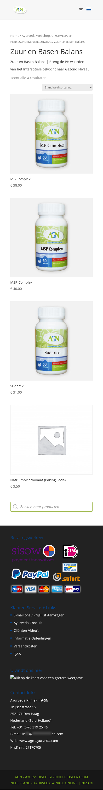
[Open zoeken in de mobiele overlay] (51, 507)
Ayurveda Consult (28, 623)
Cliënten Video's (26, 630)
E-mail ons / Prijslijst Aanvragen (39, 615)
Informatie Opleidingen (32, 638)
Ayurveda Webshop (36, 35)
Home (14, 35)
